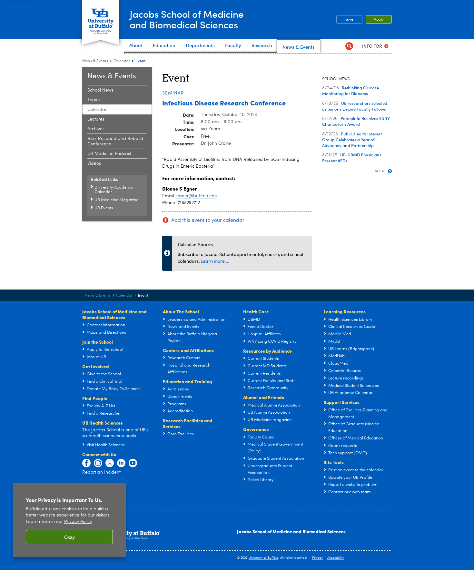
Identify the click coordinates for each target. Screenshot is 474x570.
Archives (95, 129)
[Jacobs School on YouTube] (133, 463)
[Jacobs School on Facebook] (86, 463)
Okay (69, 537)
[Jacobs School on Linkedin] (121, 463)
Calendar (122, 61)
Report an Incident (101, 472)
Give (349, 20)
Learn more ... (215, 261)
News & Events (95, 61)
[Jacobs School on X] (109, 463)
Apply (379, 20)
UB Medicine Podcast (109, 154)
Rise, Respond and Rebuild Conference (115, 141)
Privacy (317, 557)
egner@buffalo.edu (196, 196)
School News (100, 90)
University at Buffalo (263, 557)
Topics (93, 100)
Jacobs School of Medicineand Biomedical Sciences (187, 19)
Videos (94, 163)
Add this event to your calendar (207, 220)
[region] (69, 520)
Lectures (95, 119)
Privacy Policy (78, 521)
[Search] (349, 46)
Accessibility (335, 557)
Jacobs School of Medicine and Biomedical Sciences (291, 531)
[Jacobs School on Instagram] (98, 463)
